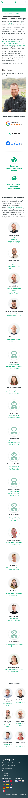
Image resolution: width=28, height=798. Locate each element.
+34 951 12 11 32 (14, 419)
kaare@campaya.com (14, 341)
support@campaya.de (14, 519)
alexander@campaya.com (14, 315)
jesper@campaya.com (14, 266)
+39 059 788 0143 (14, 495)
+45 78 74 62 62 (14, 368)
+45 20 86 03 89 (14, 243)
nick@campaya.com (14, 620)
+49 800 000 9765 (14, 520)
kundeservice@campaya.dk (14, 366)
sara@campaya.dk (14, 595)
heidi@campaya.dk (14, 569)
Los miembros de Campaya (11, 13)
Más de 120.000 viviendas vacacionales (14, 186)
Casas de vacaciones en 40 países (14, 168)
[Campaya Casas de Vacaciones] (2, 2)
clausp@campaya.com (14, 241)
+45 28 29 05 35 (14, 268)
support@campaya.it (14, 493)
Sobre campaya (8, 9)
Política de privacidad (5, 774)
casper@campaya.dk (14, 544)
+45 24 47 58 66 (14, 293)
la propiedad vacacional (15, 23)
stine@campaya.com (14, 671)
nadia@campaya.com (14, 646)
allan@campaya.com (14, 292)
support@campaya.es (14, 417)
